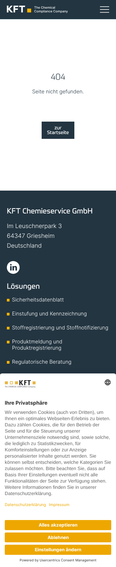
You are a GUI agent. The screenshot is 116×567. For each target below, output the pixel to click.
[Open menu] (104, 9)
